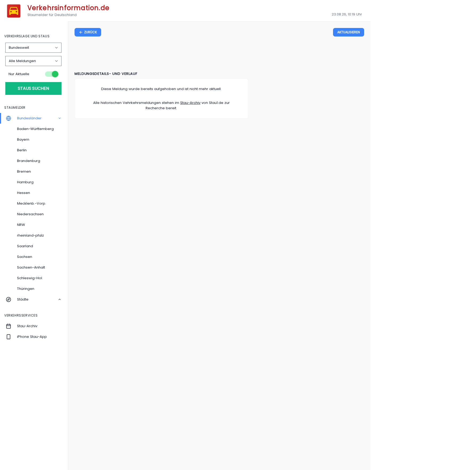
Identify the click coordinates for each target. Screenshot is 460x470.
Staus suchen (33, 88)
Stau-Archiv (190, 102)
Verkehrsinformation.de (68, 7)
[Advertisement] (219, 55)
